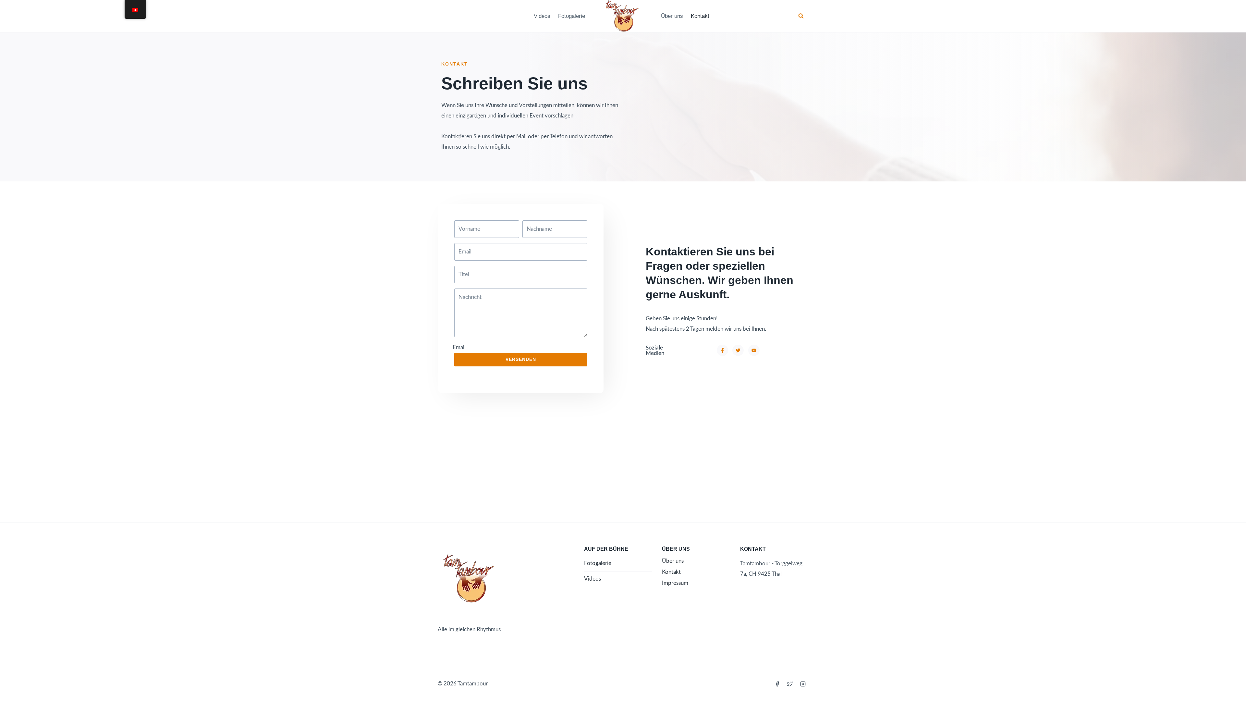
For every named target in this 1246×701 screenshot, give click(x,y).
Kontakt (700, 16)
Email (459, 347)
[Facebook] (777, 683)
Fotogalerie (571, 16)
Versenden (521, 359)
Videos (542, 16)
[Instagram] (802, 683)
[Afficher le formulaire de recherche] (801, 16)
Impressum (675, 583)
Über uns (672, 16)
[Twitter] (790, 683)
